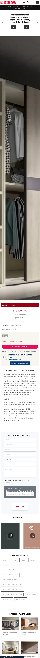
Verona (23, 560)
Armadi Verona (7, 599)
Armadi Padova (20, 599)
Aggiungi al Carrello (20, 346)
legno (16, 565)
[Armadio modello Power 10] (4, 21)
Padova (32, 560)
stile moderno (27, 565)
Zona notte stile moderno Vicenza (12, 589)
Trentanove (6, 565)
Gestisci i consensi (17, 657)
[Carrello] (24, 2)
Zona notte (22, 6)
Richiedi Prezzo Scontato (20, 363)
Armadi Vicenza (31, 594)
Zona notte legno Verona (10, 579)
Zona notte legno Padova (10, 570)
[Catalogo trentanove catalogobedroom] (10, 535)
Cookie (8, 657)
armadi (5, 560)
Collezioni (15, 6)
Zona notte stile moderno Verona (12, 584)
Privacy (3, 657)
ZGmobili (13, 329)
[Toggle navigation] (37, 2)
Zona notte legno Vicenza (10, 575)
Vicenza (14, 560)
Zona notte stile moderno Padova (12, 594)
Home (9, 6)
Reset (5, 336)
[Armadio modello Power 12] (36, 21)
